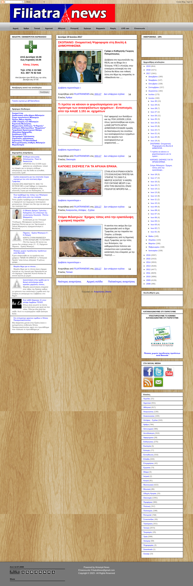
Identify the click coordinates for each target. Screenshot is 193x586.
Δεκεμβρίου (153, 76)
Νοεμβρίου (153, 80)
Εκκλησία (147, 446)
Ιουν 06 (154, 217)
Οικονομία (70, 159)
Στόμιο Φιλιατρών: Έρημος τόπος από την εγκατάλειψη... (161, 167)
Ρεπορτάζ (75, 28)
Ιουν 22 (154, 130)
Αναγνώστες (71, 210)
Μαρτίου (152, 243)
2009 (148, 280)
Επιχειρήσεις (148, 463)
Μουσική (147, 489)
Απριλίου (152, 240)
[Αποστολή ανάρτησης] (129, 94)
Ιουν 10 (154, 203)
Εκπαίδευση (148, 455)
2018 (148, 70)
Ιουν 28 (154, 108)
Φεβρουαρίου (154, 247)
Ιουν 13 (154, 192)
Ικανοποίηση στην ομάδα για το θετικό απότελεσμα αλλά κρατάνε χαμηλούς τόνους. (36, 282)
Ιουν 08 (154, 210)
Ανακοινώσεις (149, 416)
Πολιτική (146, 506)
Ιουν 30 (154, 101)
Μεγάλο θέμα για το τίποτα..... (26, 266)
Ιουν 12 (154, 196)
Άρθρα (26, 28)
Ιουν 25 (154, 119)
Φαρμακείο (100, 28)
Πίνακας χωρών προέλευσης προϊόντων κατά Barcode (162, 354)
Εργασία (146, 468)
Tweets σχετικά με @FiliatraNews (26, 101)
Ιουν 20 (154, 137)
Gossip (146, 554)
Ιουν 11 (154, 199)
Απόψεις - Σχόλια (86, 210)
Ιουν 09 (154, 207)
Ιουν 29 (154, 105)
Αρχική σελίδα (95, 281)
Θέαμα (146, 472)
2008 (148, 284)
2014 (148, 262)
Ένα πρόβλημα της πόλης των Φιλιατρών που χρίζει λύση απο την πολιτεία (31, 196)
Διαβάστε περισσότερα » (69, 88)
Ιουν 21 (154, 133)
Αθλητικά (61, 28)
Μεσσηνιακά (148, 485)
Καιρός (113, 28)
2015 (148, 259)
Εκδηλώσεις (148, 442)
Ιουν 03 (154, 224)
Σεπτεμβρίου (154, 87)
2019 (148, 66)
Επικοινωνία (139, 28)
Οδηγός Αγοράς (149, 493)
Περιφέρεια (147, 502)
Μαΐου (151, 236)
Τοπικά (37, 28)
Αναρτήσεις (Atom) (102, 292)
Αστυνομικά (148, 429)
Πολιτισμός (147, 511)
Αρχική (15, 28)
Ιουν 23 (154, 126)
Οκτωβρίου (153, 84)
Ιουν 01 (154, 232)
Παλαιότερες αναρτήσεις (121, 281)
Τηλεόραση (148, 524)
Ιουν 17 (154, 178)
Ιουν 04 (154, 221)
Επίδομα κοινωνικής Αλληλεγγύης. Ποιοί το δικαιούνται (32, 159)
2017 (148, 73)
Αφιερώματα (148, 437)
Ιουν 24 (154, 123)
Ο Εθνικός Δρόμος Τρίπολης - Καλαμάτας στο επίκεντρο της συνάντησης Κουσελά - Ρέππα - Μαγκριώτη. (36, 213)
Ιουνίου (151, 98)
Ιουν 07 (154, 214)
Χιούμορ (146, 541)
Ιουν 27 (154, 112)
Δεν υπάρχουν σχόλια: (114, 94)
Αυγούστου (153, 91)
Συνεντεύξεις (148, 519)
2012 (148, 269)
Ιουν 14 (154, 189)
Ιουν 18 (154, 174)
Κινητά (146, 481)
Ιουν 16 (154, 182)
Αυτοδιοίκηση (149, 433)
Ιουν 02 (154, 228)
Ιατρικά (146, 476)
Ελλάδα (146, 459)
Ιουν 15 (154, 185)
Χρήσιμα (87, 28)
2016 (148, 255)
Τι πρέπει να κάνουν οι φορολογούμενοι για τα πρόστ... (160, 154)
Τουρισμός (147, 532)
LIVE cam (125, 28)
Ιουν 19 (154, 141)
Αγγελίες (146, 399)
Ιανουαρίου (153, 250)
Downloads (148, 549)
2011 (148, 273)
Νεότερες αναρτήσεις (69, 281)
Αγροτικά (49, 28)
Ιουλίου (151, 94)
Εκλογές (146, 450)
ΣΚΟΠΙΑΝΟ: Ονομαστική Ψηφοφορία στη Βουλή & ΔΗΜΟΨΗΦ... (161, 146)
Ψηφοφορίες (148, 545)
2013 (148, 266)
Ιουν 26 (154, 115)
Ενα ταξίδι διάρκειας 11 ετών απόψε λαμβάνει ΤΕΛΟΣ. (34, 301)
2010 (148, 276)
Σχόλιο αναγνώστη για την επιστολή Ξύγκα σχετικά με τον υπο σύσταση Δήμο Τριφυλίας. (30, 179)
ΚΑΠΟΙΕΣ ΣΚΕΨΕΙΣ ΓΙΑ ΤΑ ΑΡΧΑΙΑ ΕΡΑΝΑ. (87, 166)
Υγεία (145, 536)
